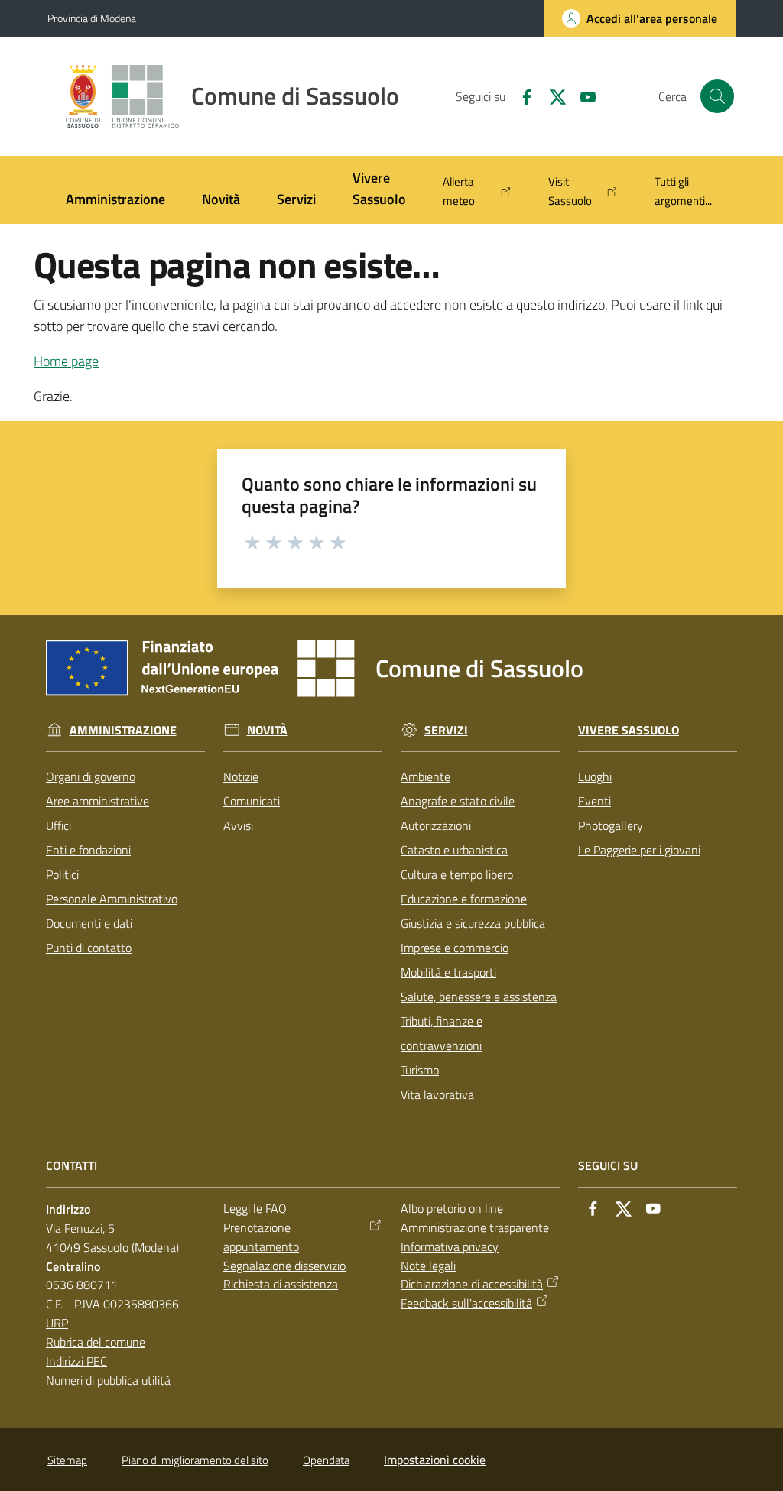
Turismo (420, 1070)
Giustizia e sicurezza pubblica (473, 923)
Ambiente (425, 776)
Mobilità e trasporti (448, 972)
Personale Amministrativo (111, 899)
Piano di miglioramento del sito (195, 1460)
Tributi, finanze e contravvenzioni (441, 1033)
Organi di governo (90, 776)
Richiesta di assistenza (280, 1284)
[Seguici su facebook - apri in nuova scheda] (520, 95)
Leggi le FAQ (255, 1208)
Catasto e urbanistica (454, 850)
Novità (267, 730)
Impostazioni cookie (435, 1459)
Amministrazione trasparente (475, 1227)
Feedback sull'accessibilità (466, 1303)
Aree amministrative (97, 801)
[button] (717, 96)
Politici (62, 874)
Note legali (428, 1265)
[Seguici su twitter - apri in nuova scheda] (551, 95)
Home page (66, 361)
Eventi (594, 801)
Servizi (446, 730)
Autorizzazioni (436, 825)
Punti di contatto (89, 947)
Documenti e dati (89, 923)
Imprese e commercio (454, 947)
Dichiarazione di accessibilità (472, 1284)
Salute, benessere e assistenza (479, 996)
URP (57, 1323)
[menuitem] (115, 200)
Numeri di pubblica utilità (108, 1380)
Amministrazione (123, 730)
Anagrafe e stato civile (458, 801)
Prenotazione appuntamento (261, 1237)
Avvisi (238, 825)
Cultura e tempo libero (457, 874)
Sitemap (67, 1460)
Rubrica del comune (95, 1342)
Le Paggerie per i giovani (639, 850)
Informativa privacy (450, 1246)
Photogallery (610, 825)
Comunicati (251, 801)
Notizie (240, 776)
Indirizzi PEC (76, 1361)
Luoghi (595, 776)
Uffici (58, 825)
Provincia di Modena (91, 18)
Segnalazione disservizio (284, 1265)
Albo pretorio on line (452, 1208)
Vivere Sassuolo (628, 730)
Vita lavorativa (437, 1094)
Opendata (326, 1460)
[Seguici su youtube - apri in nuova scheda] (582, 95)
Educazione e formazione (464, 899)
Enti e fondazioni (88, 850)
